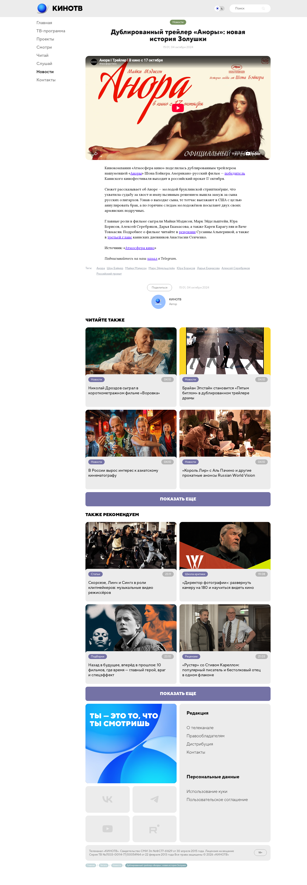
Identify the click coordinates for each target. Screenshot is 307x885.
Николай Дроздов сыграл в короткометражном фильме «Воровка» (124, 391)
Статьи (95, 574)
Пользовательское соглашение (217, 799)
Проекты (45, 39)
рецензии (187, 232)
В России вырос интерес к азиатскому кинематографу (123, 473)
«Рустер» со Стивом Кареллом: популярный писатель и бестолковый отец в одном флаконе (221, 670)
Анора (100, 268)
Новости (45, 72)
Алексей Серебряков (236, 268)
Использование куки (207, 791)
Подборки (97, 656)
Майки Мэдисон (136, 268)
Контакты (46, 80)
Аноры (136, 173)
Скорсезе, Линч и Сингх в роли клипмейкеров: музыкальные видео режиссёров (120, 587)
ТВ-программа (50, 31)
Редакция (198, 713)
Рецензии (191, 656)
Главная (44, 23)
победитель (235, 173)
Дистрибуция (200, 744)
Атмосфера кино (139, 248)
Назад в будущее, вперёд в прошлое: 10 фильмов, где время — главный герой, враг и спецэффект (127, 670)
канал (152, 258)
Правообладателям (206, 736)
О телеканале (200, 728)
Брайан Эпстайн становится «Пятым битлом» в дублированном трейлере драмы (215, 393)
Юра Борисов (186, 268)
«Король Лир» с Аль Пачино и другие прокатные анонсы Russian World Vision (218, 473)
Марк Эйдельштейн (162, 268)
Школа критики (195, 574)
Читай (42, 55)
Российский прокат (109, 274)
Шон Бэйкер (115, 268)
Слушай (44, 63)
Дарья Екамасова (208, 268)
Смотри (44, 47)
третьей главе (119, 237)
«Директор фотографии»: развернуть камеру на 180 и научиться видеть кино (218, 585)
